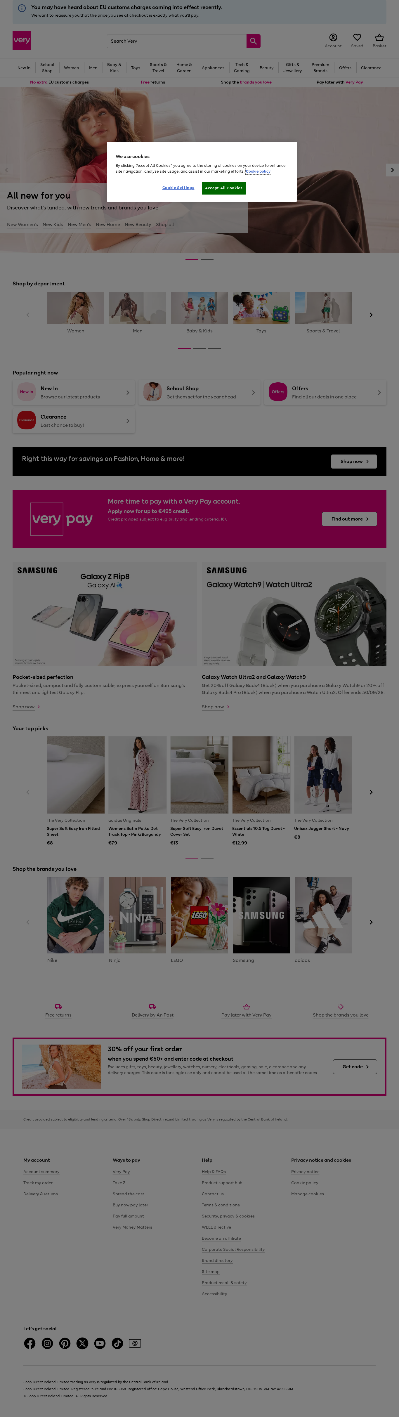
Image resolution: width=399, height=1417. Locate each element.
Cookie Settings (178, 187)
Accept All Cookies (224, 188)
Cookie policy (258, 171)
